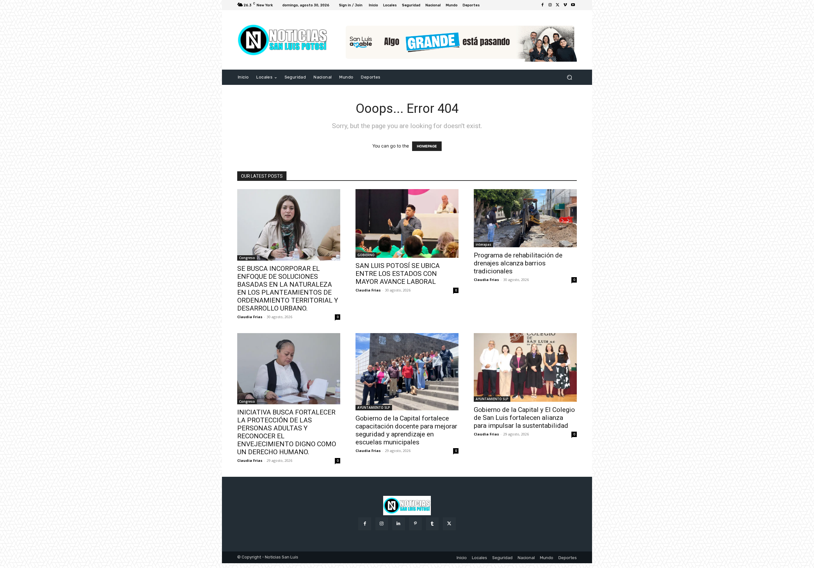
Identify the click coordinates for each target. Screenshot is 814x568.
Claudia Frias (249, 316)
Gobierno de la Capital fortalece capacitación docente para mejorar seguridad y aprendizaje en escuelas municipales (406, 430)
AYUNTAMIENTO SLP (373, 407)
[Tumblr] (432, 523)
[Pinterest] (415, 523)
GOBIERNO (366, 255)
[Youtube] (573, 5)
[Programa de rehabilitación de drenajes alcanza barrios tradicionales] (525, 218)
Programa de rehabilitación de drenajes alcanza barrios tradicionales (518, 263)
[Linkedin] (398, 523)
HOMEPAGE (427, 146)
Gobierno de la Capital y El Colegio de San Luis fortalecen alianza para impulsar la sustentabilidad (524, 417)
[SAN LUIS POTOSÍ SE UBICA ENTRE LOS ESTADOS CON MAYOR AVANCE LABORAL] (407, 223)
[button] (569, 77)
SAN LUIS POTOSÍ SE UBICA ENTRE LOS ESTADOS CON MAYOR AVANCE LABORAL (397, 273)
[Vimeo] (565, 5)
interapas (483, 244)
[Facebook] (542, 5)
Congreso (247, 258)
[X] (558, 5)
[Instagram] (550, 5)
